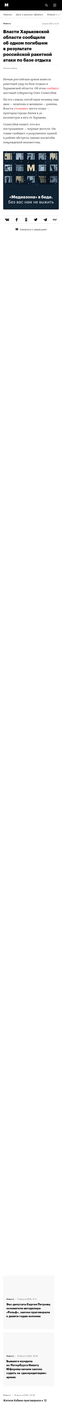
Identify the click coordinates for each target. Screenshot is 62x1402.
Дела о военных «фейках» (29, 14)
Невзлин (7, 14)
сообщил (52, 88)
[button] (55, 5)
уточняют (21, 108)
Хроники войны (10, 68)
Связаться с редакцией (33, 229)
